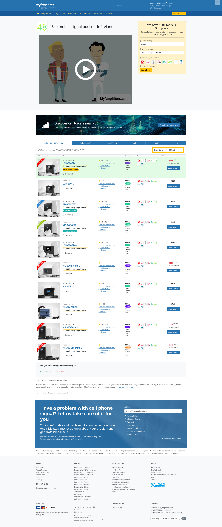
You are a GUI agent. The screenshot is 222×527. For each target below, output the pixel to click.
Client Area (108, 13)
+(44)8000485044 (158, 5)
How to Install (156, 470)
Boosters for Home (81, 484)
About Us (39, 467)
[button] (111, 125)
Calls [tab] (135, 143)
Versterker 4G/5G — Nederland (105, 453)
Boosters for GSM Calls (83, 467)
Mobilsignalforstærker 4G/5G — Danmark (134, 453)
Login (114, 492)
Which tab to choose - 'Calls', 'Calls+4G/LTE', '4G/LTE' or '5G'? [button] (62, 150)
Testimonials (117, 508)
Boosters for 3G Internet (83, 475)
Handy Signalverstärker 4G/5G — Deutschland (167, 451)
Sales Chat (79, 439)
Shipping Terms (133, 419)
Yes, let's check (45, 371)
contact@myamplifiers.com (162, 3)
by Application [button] (47, 13)
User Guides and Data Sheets (123, 489)
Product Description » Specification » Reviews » (107, 165)
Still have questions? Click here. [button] (171, 439)
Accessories (78, 494)
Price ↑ (164, 156)
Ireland (119, 6)
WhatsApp (156, 8)
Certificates (40, 475)
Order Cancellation (134, 428)
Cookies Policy (132, 434)
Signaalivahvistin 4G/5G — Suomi (165, 453)
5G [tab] (177, 143)
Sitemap (39, 480)
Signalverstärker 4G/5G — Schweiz (50, 453)
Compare (68, 174)
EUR (137, 6)
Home (38, 393)
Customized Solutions (82, 497)
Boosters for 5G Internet (83, 472)
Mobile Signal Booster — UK (79, 451)
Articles (153, 480)
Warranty (131, 422)
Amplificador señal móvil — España (134, 451)
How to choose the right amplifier (163, 475)
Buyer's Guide (156, 472)
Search (144, 70)
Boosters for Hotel (81, 489)
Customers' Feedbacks (121, 487)
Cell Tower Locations (82, 499)
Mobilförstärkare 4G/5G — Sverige (78, 453)
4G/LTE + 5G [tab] (112, 143)
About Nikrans (41, 470)
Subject (128, 407)
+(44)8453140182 (48, 439)
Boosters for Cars (81, 480)
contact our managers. (124, 387)
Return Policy (132, 425)
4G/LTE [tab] (156, 143)
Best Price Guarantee (120, 482)
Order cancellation (119, 484)
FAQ (152, 477)
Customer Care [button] (84, 13)
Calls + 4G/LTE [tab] (85, 143)
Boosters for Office (81, 487)
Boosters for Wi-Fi (81, 477)
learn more (172, 168)
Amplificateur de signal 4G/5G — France (51, 451)
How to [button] (71, 13)
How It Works (156, 467)
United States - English (47, 488)
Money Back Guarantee (136, 431)
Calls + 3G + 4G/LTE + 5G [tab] (53, 143)
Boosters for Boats (81, 482)
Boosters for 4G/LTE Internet (85, 470)
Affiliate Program (42, 472)
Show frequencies (44, 156)
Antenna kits (79, 492)
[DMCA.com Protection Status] (158, 485)
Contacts (98, 13)
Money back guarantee (121, 480)
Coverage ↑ (128, 156)
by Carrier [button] (60, 13)
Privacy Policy (132, 416)
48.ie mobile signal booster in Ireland (55, 393)
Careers (39, 477)
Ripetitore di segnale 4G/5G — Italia (105, 451)
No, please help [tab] (62, 371)
